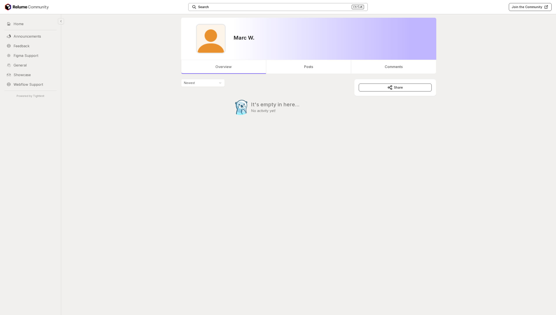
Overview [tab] (223, 67)
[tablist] (308, 67)
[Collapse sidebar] (61, 21)
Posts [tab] (308, 67)
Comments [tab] (394, 67)
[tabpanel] (308, 106)
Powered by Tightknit (30, 96)
